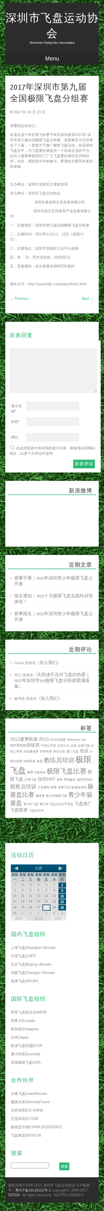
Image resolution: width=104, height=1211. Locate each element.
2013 (44, 739)
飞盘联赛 (19, 810)
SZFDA (14, 1195)
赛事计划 (64, 787)
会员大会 (63, 745)
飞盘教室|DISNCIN (26, 1135)
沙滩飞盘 (30, 779)
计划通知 (43, 787)
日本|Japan (20, 1037)
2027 (58, 918)
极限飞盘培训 (36, 772)
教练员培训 (59, 760)
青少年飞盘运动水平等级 (56, 804)
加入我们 (48, 663)
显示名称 (16, 408)
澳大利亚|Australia (25, 1054)
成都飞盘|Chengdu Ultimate (33, 973)
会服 (73, 745)
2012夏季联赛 (24, 739)
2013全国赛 (58, 739)
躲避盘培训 (79, 787)
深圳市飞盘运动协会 (52, 26)
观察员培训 (23, 787)
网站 (14, 437)
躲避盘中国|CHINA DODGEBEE (36, 1127)
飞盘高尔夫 (36, 810)
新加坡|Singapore (25, 1029)
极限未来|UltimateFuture (30, 1102)
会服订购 (84, 745)
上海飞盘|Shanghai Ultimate (33, 948)
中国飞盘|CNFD (23, 956)
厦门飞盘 (72, 751)
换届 (40, 761)
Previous (19, 298)
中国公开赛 (48, 745)
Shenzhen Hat (76, 739)
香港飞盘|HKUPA (24, 981)
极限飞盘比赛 (67, 771)
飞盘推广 (83, 803)
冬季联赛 (46, 751)
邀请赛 (40, 795)
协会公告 (59, 751)
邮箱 (15, 422)
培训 (84, 751)
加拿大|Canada (23, 1020)
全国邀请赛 (31, 751)
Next (88, 298)
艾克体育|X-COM (24, 1119)
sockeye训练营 (25, 745)
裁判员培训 (84, 779)
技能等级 (29, 761)
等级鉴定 (70, 779)
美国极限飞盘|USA (26, 1062)
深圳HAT (46, 779)
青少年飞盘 (31, 804)
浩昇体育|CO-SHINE (27, 1110)
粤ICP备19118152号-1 (33, 1190)
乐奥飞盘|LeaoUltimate (29, 1093)
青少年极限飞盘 (56, 795)
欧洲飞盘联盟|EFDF (27, 1046)
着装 (60, 779)
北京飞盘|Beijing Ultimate (31, 964)
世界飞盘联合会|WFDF (29, 1012)
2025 (18, 918)
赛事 (54, 787)
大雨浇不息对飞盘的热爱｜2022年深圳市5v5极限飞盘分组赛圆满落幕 (52, 680)
